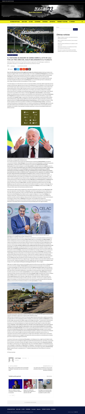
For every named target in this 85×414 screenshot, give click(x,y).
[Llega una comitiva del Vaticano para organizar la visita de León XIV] (30, 384)
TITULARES (15, 55)
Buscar (58, 27)
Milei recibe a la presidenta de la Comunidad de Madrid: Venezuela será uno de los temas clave (18, 369)
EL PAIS (31, 21)
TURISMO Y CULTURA (62, 21)
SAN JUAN (24, 21)
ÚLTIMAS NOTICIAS (15, 21)
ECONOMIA (37, 21)
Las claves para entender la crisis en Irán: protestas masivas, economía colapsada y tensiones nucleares (43, 369)
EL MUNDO (72, 21)
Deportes (52, 21)
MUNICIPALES (10, 55)
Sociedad (45, 21)
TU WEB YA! (76, 412)
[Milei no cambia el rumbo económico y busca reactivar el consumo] (15, 384)
